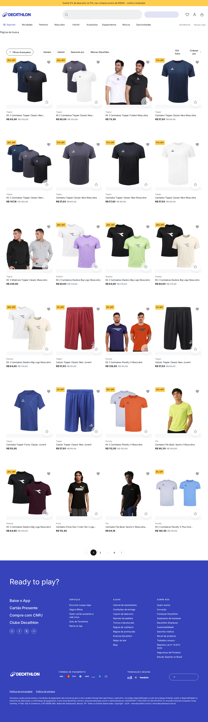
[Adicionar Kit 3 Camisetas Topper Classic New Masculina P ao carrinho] (47, 184)
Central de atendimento (125, 605)
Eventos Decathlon (122, 636)
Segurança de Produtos (169, 652)
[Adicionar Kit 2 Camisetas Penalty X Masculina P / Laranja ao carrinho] (146, 431)
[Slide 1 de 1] (29, 81)
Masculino (60, 24)
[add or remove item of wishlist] (49, 62)
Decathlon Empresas (167, 622)
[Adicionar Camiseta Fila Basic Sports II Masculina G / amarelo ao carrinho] (195, 431)
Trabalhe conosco (166, 640)
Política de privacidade (21, 691)
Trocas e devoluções (123, 622)
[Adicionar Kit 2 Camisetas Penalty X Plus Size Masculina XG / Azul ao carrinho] (195, 514)
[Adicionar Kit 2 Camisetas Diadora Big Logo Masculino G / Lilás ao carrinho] (96, 267)
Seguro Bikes (76, 609)
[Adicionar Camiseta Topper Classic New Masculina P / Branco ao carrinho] (195, 184)
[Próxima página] (121, 552)
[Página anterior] (86, 552)
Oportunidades (143, 24)
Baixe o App (20, 600)
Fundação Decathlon (167, 614)
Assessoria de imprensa (169, 618)
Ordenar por (194, 52)
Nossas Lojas (200, 25)
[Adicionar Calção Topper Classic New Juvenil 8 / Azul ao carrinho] (96, 431)
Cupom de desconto (123, 614)
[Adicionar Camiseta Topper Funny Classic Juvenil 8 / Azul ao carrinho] (47, 431)
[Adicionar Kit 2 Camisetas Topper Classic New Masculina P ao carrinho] (47, 102)
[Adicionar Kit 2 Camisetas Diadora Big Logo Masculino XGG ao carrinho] (195, 267)
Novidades (27, 24)
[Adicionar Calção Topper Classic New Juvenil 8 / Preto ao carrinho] (195, 349)
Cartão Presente (24, 608)
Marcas (126, 24)
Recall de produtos (166, 636)
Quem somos (163, 605)
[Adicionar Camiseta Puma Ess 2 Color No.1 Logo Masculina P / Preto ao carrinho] (96, 514)
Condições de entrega (124, 609)
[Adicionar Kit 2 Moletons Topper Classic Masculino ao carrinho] (47, 267)
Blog (115, 645)
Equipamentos (109, 24)
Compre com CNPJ (26, 615)
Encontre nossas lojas (80, 605)
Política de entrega (45, 691)
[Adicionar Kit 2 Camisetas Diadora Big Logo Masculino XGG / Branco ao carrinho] (47, 349)
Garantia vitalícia (165, 631)
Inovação (161, 609)
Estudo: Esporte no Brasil (169, 657)
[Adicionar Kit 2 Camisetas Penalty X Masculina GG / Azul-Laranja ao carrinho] (146, 349)
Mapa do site (119, 640)
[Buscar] (66, 14)
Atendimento (184, 25)
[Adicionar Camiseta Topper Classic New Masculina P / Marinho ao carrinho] (195, 102)
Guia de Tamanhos (78, 621)
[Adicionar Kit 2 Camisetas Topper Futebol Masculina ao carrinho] (146, 102)
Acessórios (92, 24)
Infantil (75, 24)
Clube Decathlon (24, 622)
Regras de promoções (124, 631)
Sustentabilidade (165, 627)
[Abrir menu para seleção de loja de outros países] (183, 677)
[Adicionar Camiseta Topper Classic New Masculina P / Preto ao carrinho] (146, 184)
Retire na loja (75, 626)
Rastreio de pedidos (123, 618)
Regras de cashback (123, 627)
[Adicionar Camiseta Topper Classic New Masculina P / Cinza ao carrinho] (96, 184)
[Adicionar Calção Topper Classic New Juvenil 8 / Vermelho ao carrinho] (96, 349)
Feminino (43, 24)
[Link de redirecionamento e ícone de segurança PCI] (136, 677)
